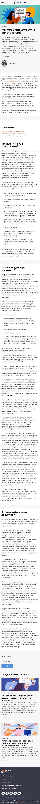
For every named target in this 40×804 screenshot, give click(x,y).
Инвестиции (5, 738)
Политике (20, 802)
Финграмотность (7, 693)
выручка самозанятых (12, 81)
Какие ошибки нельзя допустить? (13, 136)
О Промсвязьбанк (6, 776)
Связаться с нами (6, 782)
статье (14, 293)
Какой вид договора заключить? (13, 134)
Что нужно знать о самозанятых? (13, 131)
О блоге (3, 779)
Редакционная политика (9, 788)
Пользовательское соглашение (11, 785)
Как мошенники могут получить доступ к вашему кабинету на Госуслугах (17, 697)
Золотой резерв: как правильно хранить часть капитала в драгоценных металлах (17, 743)
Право (3, 26)
